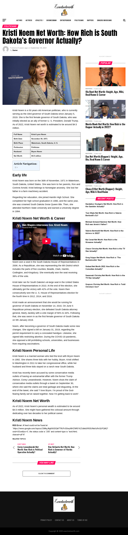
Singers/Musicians (104, 20)
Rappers (90, 20)
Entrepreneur (65, 20)
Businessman (51, 20)
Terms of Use (82, 520)
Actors (19, 20)
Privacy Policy (46, 520)
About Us (70, 520)
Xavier (15, 50)
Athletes (39, 20)
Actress (29, 20)
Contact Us (59, 520)
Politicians (79, 20)
